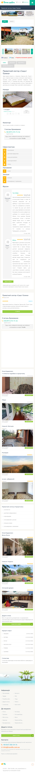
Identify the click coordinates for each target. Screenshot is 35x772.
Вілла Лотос (6, 535)
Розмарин (5, 452)
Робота (16, 701)
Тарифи (4, 696)
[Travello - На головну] (3, 764)
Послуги (12, 62)
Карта (11, 21)
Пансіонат (5, 714)
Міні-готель (5, 717)
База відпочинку (6, 723)
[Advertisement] (17, 349)
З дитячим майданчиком (10, 513)
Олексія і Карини (7, 561)
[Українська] (25, 2)
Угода (16, 699)
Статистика (5, 704)
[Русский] (19, 2)
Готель (4, 711)
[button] (30, 36)
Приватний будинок (19, 720)
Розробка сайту (6, 699)
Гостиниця (17, 711)
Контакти (17, 693)
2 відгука (30, 301)
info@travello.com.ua (11, 747)
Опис (4, 62)
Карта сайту (18, 704)
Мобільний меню (32, 2)
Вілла (16, 717)
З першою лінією (8, 523)
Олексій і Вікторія (8, 426)
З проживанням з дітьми (10, 519)
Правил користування (23, 286)
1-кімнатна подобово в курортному (13, 373)
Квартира (5, 720)
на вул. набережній (8, 479)
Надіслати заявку (16, 624)
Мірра (4, 400)
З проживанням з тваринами (11, 526)
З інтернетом (7, 509)
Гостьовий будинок (19, 714)
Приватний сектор (19, 723)
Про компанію (6, 693)
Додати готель (6, 701)
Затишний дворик (8, 588)
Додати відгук (8, 281)
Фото (5, 21)
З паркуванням (7, 516)
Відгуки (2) (21, 62)
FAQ (16, 696)
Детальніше (29, 395)
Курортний (6, 297)
